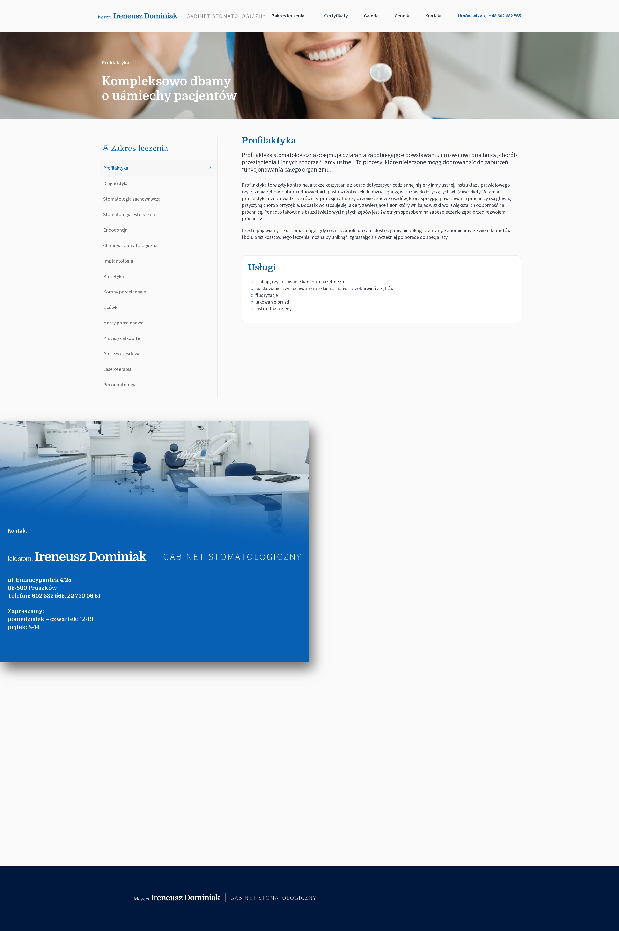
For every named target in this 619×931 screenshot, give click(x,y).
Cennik (402, 16)
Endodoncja (115, 230)
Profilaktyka (115, 168)
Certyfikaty (336, 16)
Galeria (371, 16)
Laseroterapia (117, 369)
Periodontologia (120, 385)
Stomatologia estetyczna (129, 214)
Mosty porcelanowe (123, 323)
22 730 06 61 (83, 596)
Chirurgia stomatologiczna (130, 245)
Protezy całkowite (121, 338)
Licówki (110, 307)
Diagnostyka (116, 183)
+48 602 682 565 (505, 16)
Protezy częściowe (121, 354)
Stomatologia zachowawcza (132, 199)
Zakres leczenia (288, 16)
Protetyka (113, 276)
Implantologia (118, 261)
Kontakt (433, 16)
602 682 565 (48, 596)
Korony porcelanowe (124, 292)
